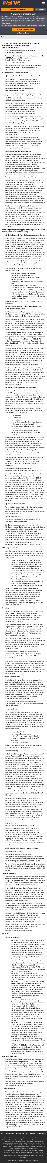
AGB (27, 1134)
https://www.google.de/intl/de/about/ (17, 718)
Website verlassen (23, 33)
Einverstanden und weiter (24, 30)
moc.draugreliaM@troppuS (21, 60)
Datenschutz (10, 1134)
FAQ (2, 1134)
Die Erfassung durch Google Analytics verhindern (22, 848)
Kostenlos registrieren (17, 9)
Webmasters (41, 1134)
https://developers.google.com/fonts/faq (18, 926)
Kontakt (33, 1134)
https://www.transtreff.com (35, 235)
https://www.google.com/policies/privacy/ (18, 931)
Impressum (20, 1134)
